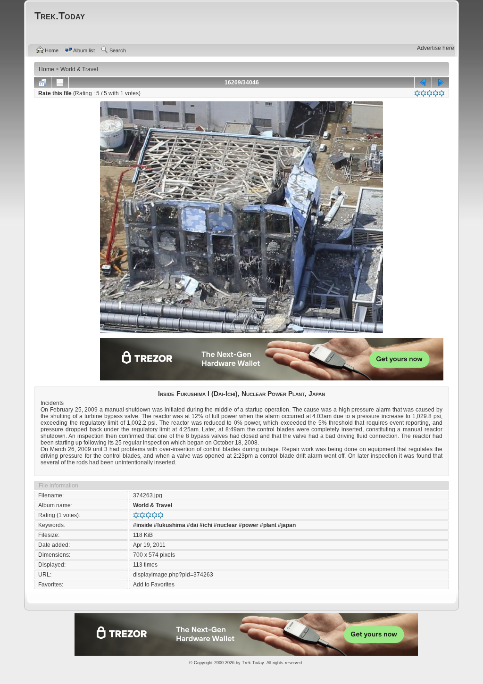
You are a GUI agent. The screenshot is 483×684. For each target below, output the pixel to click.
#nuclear (225, 525)
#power (248, 525)
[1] (417, 93)
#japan (287, 525)
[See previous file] (423, 82)
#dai (192, 525)
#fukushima (169, 525)
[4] (436, 93)
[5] (442, 93)
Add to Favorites (154, 584)
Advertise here (435, 48)
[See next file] (440, 82)
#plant (268, 525)
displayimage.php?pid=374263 (173, 574)
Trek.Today (253, 662)
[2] (423, 93)
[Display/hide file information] (59, 82)
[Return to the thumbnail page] (42, 82)
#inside (142, 525)
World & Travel (152, 505)
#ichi (206, 525)
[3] (429, 93)
